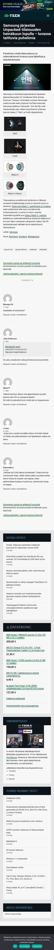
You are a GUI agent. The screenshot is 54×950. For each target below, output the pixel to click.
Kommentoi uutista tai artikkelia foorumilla (21, 263)
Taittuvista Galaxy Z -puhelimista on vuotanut (31, 206)
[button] (48, 15)
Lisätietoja (37, 946)
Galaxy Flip (8, 249)
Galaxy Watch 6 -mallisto (35, 215)
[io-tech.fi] (12, 15)
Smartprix (23, 236)
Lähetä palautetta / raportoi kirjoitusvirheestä (22, 274)
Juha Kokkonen (19, 43)
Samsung (13, 232)
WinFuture (13, 236)
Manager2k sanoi (12, 346)
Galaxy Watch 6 (21, 249)
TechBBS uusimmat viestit (22, 791)
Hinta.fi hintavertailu (13, 914)
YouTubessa (11, 757)
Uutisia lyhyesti (16, 538)
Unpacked (43, 249)
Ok (15, 946)
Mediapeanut (33, 236)
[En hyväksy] (51, 942)
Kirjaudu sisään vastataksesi (15, 315)
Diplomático (8, 467)
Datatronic (19, 627)
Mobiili (31, 43)
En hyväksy (24, 946)
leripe (6, 428)
